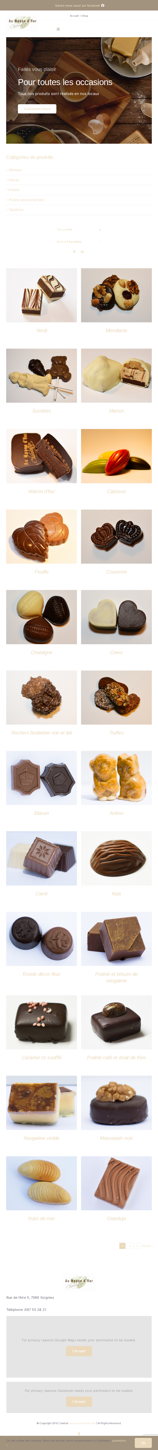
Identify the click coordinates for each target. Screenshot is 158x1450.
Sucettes (41, 411)
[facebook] (79, 1434)
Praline (14, 190)
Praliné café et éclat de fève (116, 1057)
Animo (116, 813)
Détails (42, 296)
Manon (116, 411)
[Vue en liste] (82, 252)
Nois (116, 893)
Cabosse (116, 491)
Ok (143, 1443)
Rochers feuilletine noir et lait (41, 732)
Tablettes (16, 210)
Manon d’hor (41, 491)
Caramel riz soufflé (42, 1057)
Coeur (116, 652)
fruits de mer (41, 1218)
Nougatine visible (41, 1138)
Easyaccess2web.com (82, 1423)
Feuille (42, 572)
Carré (42, 893)
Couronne (116, 572)
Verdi (41, 330)
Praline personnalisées (26, 200)
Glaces (14, 180)
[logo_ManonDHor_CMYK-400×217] (22, 15)
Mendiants (116, 330)
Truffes (116, 732)
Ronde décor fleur (41, 974)
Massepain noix (116, 1138)
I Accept (79, 1351)
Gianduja (116, 1218)
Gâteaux (15, 170)
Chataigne (41, 652)
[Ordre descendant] (100, 229)
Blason (41, 813)
